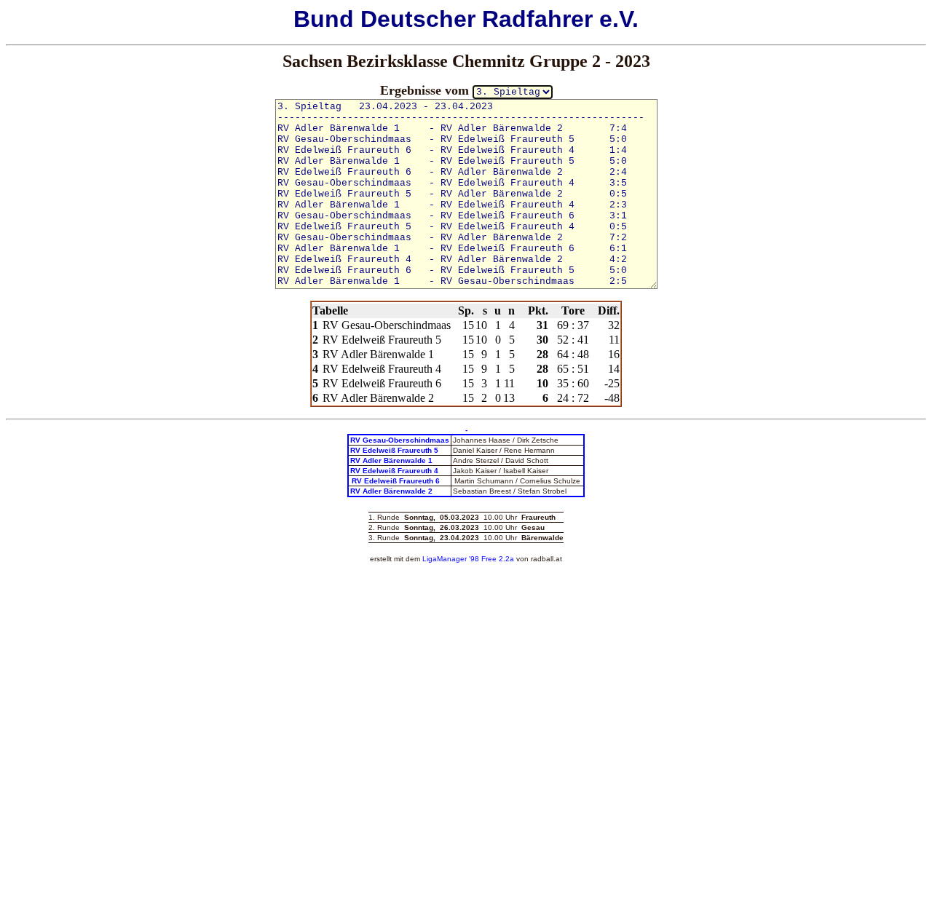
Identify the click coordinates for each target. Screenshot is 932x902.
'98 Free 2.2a (490, 559)
